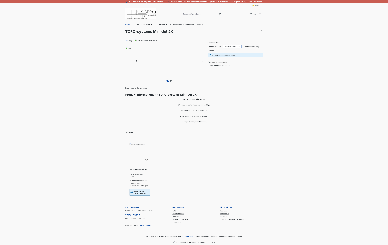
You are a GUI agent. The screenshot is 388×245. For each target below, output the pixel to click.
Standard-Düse (215, 47)
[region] (164, 61)
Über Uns (223, 211)
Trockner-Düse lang (251, 47)
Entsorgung (176, 222)
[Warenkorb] (260, 14)
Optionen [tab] (129, 132)
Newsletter (176, 216)
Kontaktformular (145, 225)
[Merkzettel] (250, 14)
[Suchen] (219, 14)
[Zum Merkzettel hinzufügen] (146, 160)
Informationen (226, 207)
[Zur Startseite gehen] (140, 13)
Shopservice (178, 207)
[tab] (130, 88)
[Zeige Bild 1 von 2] (168, 81)
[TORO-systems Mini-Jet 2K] (169, 61)
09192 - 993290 (132, 215)
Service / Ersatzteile (180, 219)
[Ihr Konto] (255, 14)
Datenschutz (224, 214)
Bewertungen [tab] (142, 88)
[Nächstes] (202, 61)
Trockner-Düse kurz (232, 47)
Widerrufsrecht (178, 214)
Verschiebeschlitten (139, 169)
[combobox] (199, 14)
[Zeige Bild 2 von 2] (171, 81)
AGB (174, 211)
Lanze (211, 51)
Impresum (223, 216)
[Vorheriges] (136, 61)
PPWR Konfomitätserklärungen (232, 219)
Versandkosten (187, 237)
